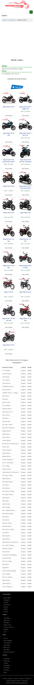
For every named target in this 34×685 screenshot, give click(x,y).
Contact (27, 678)
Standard (6, 600)
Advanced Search (9, 652)
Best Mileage (8, 640)
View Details (8, 115)
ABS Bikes (7, 649)
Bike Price (7, 620)
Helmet (6, 629)
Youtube (6, 670)
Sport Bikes (7, 598)
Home (4, 20)
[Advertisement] (17, 40)
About (10, 678)
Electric (6, 607)
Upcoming (7, 645)
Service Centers (9, 627)
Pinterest (7, 667)
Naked (6, 609)
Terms (16, 678)
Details (29, 370)
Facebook (7, 658)
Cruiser (6, 611)
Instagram (7, 665)
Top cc (6, 638)
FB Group (7, 661)
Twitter (6, 663)
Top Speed (7, 643)
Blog (5, 672)
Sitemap (24, 681)
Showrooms (12, 20)
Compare (6, 622)
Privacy (21, 678)
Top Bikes (7, 618)
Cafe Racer (7, 604)
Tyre (5, 632)
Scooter (6, 602)
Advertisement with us (14, 681)
